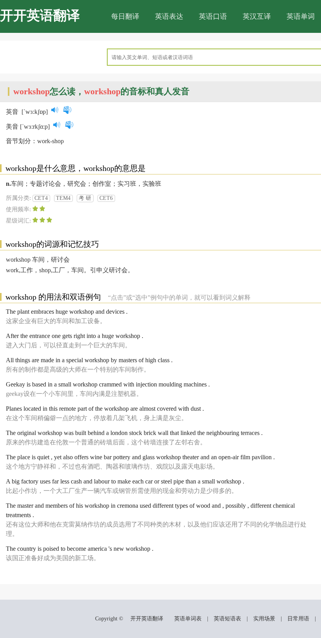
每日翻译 (125, 16)
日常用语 (298, 619)
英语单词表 (188, 619)
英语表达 (169, 16)
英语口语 (213, 16)
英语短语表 (227, 619)
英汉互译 (257, 16)
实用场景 (264, 619)
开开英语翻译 (40, 15)
